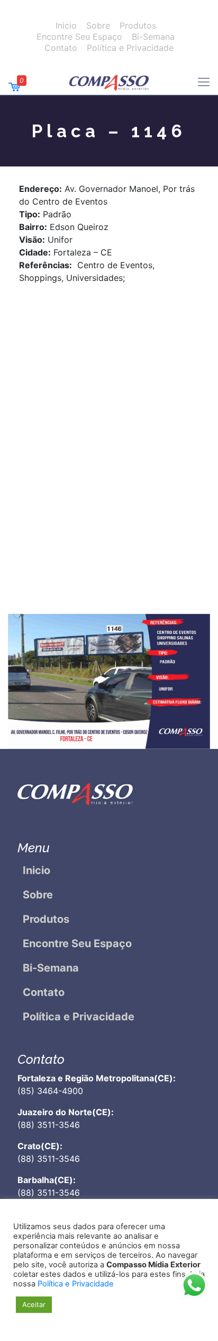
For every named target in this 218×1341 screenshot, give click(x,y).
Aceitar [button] (34, 1304)
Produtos (138, 25)
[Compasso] (109, 82)
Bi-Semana (153, 36)
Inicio (66, 25)
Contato (60, 47)
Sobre (98, 25)
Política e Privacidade (130, 47)
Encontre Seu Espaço (79, 36)
